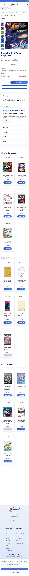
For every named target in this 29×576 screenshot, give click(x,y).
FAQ (7, 533)
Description (7, 96)
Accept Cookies (14, 569)
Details (5, 127)
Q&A (4, 141)
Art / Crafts (7, 12)
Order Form (8, 548)
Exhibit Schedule (20, 533)
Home (2, 12)
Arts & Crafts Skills (14, 12)
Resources (8, 538)
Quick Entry (8, 541)
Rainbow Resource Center (14, 509)
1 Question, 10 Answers (6, 70)
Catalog (18, 541)
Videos (5, 132)
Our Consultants (20, 536)
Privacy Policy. (14, 564)
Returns (8, 546)
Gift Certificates (19, 538)
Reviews (5, 137)
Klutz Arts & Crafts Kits (12, 14)
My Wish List (9, 550)
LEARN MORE (26, 1)
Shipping (8, 543)
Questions (8, 536)
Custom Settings (14, 573)
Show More (6, 106)
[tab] (4, 18)
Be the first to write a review (19, 70)
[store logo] (14, 4)
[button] (3, 28)
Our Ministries (19, 543)
